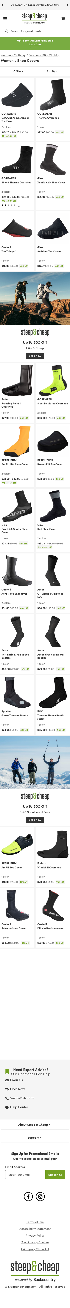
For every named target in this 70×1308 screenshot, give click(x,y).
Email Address (15, 1167)
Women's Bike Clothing (44, 55)
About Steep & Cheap (33, 1124)
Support (33, 1137)
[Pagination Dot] (30, 48)
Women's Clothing (13, 55)
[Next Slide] (67, 5)
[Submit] (6, 31)
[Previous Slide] (2, 5)
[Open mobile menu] (5, 18)
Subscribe (55, 1175)
